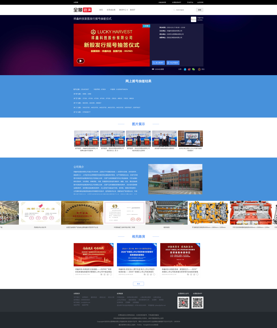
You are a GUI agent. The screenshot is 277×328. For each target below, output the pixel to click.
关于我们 (77, 297)
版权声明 (85, 305)
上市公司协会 (121, 300)
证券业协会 (157, 297)
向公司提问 (174, 63)
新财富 (161, 300)
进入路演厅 (159, 63)
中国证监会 (120, 297)
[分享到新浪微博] (189, 69)
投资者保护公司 (144, 300)
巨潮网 (128, 302)
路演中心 (122, 10)
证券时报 (120, 302)
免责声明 (77, 305)
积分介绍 (111, 297)
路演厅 (132, 10)
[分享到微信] (101, 274)
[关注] (111, 274)
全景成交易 (111, 10)
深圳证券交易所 (132, 297)
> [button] (201, 138)
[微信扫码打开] (193, 69)
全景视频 (136, 302)
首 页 (76, 0)
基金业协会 (132, 300)
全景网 (154, 300)
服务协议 (94, 297)
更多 (138, 284)
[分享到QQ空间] (185, 69)
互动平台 (190, 2)
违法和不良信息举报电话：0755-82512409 (131, 305)
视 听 (76, 1)
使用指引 (85, 297)
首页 (101, 10)
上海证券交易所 (145, 297)
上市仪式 (123, 16)
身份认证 (103, 297)
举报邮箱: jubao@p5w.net (157, 305)
